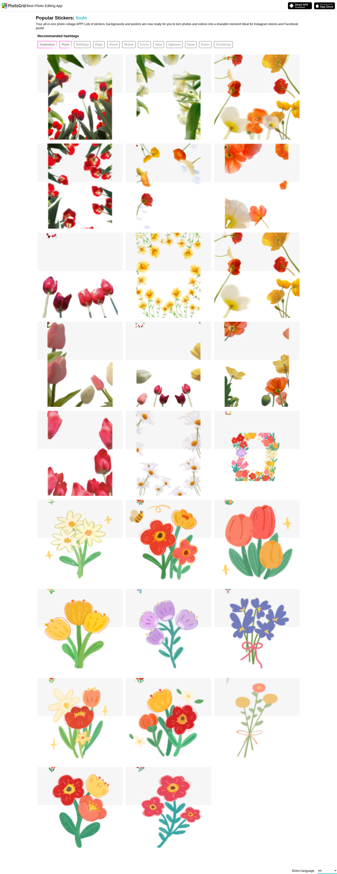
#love (65, 44)
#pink (191, 44)
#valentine (47, 44)
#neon (205, 44)
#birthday (82, 44)
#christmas (223, 44)
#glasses (174, 44)
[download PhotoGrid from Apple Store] (324, 6)
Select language (303, 870)
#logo (99, 44)
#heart (113, 44)
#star (158, 44)
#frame (129, 44)
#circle (144, 44)
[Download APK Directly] (300, 5)
